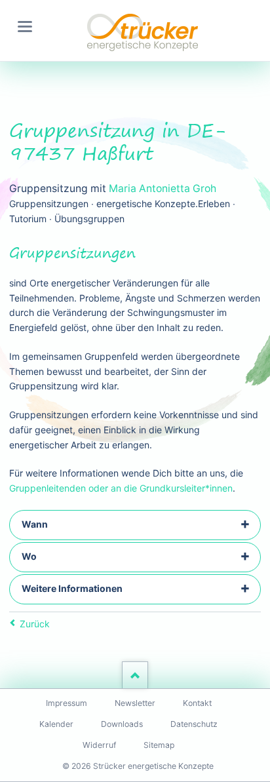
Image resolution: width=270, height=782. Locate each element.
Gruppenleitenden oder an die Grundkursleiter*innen (121, 488)
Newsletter (135, 703)
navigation (24, 26)
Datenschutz (194, 724)
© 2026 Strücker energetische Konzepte (138, 766)
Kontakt (197, 703)
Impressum (66, 703)
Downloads (122, 724)
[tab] (135, 525)
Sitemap (159, 745)
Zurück (35, 623)
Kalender (56, 724)
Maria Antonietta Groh (162, 188)
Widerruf (99, 745)
